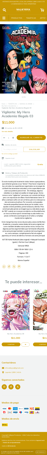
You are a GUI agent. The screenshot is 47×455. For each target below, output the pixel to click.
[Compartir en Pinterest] (19, 267)
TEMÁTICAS (31, 18)
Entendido (41, 452)
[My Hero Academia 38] (25, 345)
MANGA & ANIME (26, 104)
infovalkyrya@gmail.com (14, 368)
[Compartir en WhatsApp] (4, 267)
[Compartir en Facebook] (9, 267)
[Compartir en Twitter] (14, 267)
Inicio (3, 104)
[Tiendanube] (9, 446)
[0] (42, 11)
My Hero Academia (9, 106)
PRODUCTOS (16, 18)
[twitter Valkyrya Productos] (17, 386)
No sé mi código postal (9, 154)
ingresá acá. (40, 440)
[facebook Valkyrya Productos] (11, 386)
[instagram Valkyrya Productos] (4, 386)
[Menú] (4, 18)
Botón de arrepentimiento (11, 442)
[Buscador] (4, 10)
